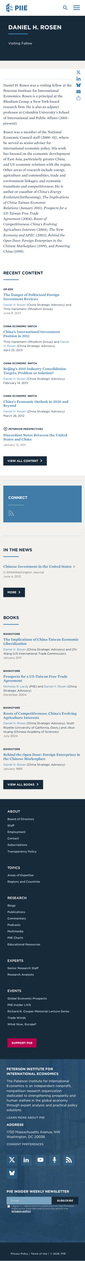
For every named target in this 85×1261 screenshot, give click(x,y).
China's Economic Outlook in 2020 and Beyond (35, 403)
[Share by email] (78, 91)
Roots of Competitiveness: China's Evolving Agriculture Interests (40, 715)
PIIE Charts (15, 937)
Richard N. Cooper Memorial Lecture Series (38, 1011)
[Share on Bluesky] (78, 85)
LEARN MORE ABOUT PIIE (26, 1117)
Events (14, 991)
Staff (10, 825)
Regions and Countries (23, 881)
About (13, 811)
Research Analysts (20, 974)
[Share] (78, 98)
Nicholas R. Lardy (16, 686)
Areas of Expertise (20, 875)
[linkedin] (26, 1160)
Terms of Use (39, 1253)
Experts (15, 961)
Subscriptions (17, 844)
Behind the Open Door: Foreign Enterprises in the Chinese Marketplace (41, 756)
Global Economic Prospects (27, 998)
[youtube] (40, 1160)
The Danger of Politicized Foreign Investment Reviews (31, 296)
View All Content (23, 461)
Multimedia (15, 931)
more (12, 592)
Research (17, 898)
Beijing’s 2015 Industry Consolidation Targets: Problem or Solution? (34, 370)
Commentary (16, 918)
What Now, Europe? (21, 1024)
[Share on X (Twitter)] (78, 72)
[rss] (69, 1160)
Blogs (11, 905)
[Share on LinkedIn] (78, 78)
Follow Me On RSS (11, 513)
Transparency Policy (22, 851)
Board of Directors (20, 819)
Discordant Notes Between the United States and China (35, 437)
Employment (16, 832)
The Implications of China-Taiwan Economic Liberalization (41, 641)
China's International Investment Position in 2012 (31, 333)
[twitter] (12, 1160)
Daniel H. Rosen (15, 304)
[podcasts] (54, 1160)
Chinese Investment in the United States (37, 566)
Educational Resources (23, 944)
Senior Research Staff (22, 968)
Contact (13, 838)
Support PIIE (22, 1043)
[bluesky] (12, 1173)
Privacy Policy (19, 1253)
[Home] (17, 8)
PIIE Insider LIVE (19, 1005)
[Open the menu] (76, 7)
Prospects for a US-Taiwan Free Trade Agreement (35, 678)
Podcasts (13, 925)
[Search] (65, 7)
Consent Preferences (25, 1144)
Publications (16, 912)
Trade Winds (16, 1017)
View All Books (21, 784)
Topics (13, 868)
